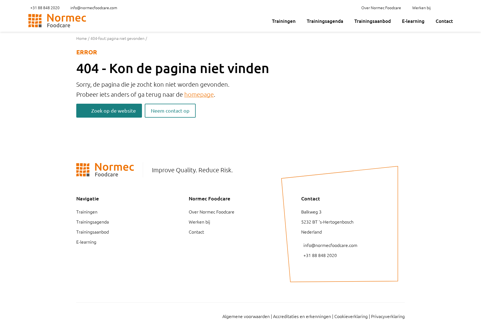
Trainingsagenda (325, 21)
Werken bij (421, 7)
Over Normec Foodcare (381, 7)
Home (81, 38)
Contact (444, 21)
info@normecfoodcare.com (93, 7)
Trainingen (284, 21)
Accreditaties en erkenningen (302, 316)
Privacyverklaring (388, 316)
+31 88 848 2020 (45, 7)
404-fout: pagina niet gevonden (117, 38)
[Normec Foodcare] (57, 20)
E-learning (413, 21)
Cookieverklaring (351, 316)
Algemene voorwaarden (246, 316)
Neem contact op (170, 110)
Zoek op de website (113, 110)
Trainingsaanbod (372, 21)
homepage (199, 94)
